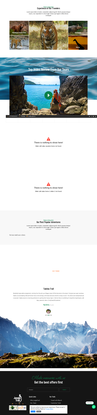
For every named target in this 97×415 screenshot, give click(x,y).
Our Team (33, 403)
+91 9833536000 (13, 116)
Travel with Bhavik (56, 400)
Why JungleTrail (35, 400)
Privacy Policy (49, 409)
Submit (64, 389)
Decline (38, 411)
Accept (33, 411)
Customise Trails (56, 403)
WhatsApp (23, 116)
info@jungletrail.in (32, 116)
